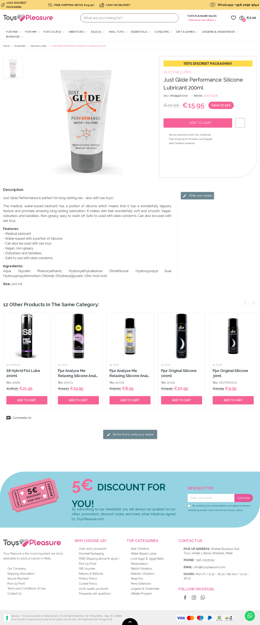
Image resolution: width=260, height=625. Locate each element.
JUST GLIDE (211, 95)
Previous (245, 303)
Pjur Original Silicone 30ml (230, 373)
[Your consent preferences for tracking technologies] (7, 618)
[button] (35, 117)
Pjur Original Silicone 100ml (179, 373)
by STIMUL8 (13, 365)
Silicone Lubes (178, 72)
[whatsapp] (202, 597)
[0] (233, 18)
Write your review (200, 195)
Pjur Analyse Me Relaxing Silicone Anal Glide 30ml (128, 373)
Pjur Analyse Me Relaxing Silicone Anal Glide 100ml (77, 373)
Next (253, 303)
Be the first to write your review (133, 434)
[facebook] (185, 597)
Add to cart (26, 400)
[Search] (173, 18)
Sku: (9, 382)
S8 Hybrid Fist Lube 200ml (23, 373)
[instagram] (194, 597)
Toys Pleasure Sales (202, 16)
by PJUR (62, 365)
